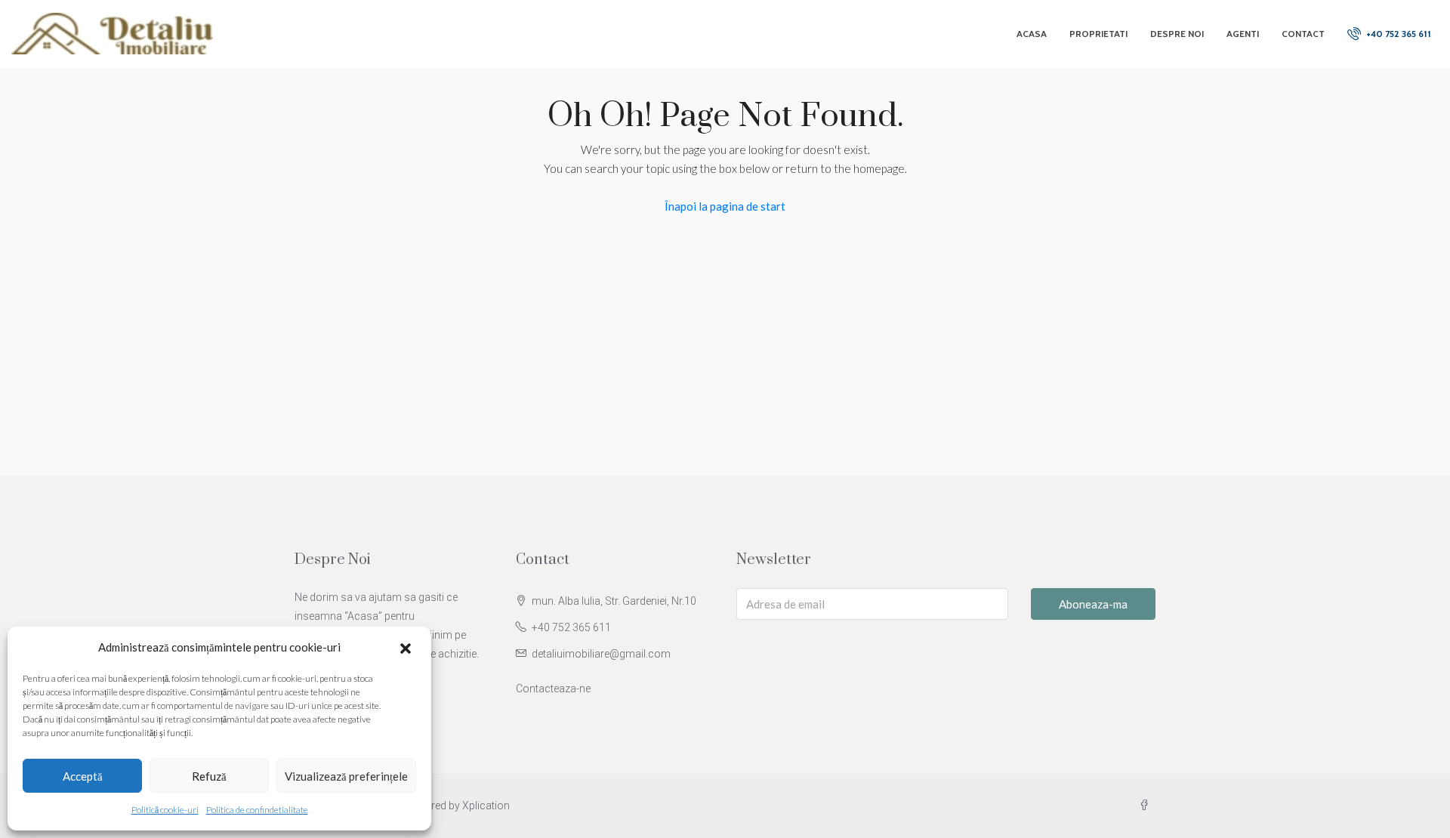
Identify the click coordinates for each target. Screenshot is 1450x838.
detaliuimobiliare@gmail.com (601, 654)
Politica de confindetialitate (257, 809)
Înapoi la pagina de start (725, 206)
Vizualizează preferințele (346, 776)
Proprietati (1098, 33)
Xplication (486, 805)
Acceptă (83, 776)
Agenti (1242, 33)
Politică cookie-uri (165, 809)
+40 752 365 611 (1397, 33)
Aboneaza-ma (1093, 604)
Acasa (1032, 33)
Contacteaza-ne (553, 688)
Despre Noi (1177, 33)
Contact (1303, 33)
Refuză (209, 776)
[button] (407, 648)
